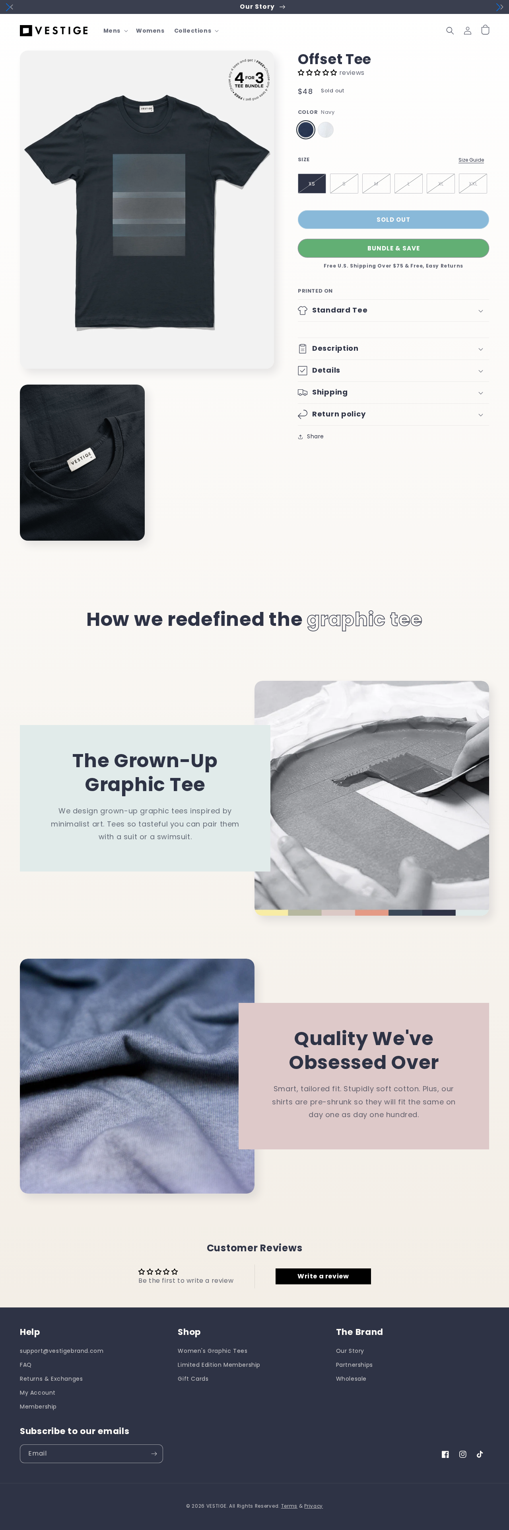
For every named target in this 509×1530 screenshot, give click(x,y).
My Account (38, 1393)
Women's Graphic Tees (212, 1351)
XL (441, 183)
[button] (115, 30)
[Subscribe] (154, 1453)
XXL (473, 183)
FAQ (26, 1365)
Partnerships (354, 1365)
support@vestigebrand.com (61, 1351)
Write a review (323, 1276)
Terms (289, 1506)
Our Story (350, 1351)
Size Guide (471, 159)
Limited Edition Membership (219, 1365)
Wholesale (351, 1379)
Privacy (313, 1506)
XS (312, 183)
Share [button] (315, 436)
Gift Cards (193, 1379)
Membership (38, 1407)
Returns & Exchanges (51, 1379)
